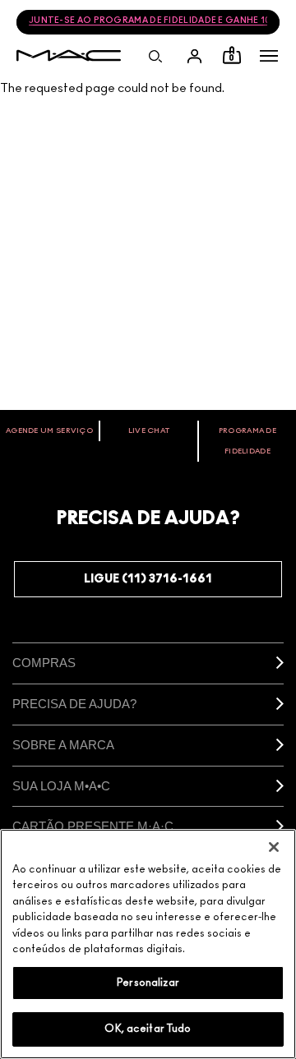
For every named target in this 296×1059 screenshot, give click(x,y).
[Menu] (269, 56)
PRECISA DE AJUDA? (74, 704)
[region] (148, 944)
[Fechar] (274, 847)
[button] (269, 56)
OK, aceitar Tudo (147, 1029)
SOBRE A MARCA (63, 745)
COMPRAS (44, 663)
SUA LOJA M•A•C (61, 786)
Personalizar (148, 983)
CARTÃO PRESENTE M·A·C (92, 826)
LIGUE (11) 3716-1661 (148, 579)
